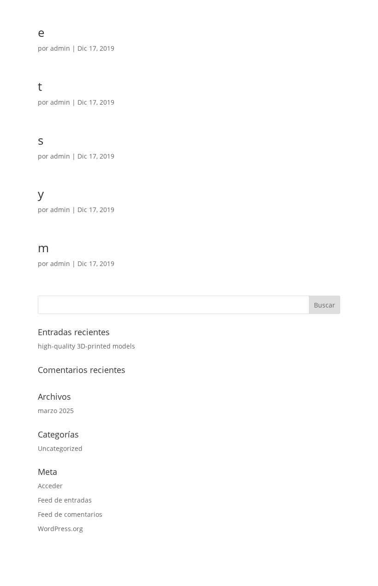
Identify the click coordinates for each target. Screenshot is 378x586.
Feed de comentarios (70, 514)
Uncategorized (60, 448)
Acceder (50, 485)
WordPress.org (60, 528)
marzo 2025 (56, 410)
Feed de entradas (65, 500)
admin (60, 48)
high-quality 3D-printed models (86, 346)
